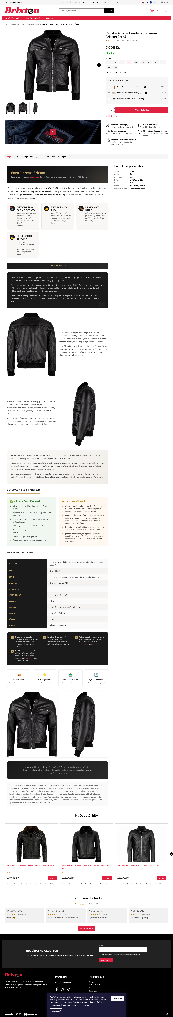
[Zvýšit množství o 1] (114, 108)
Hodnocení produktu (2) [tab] (27, 156)
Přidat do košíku (142, 110)
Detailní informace (112, 116)
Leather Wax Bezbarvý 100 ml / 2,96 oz (130, 93)
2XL (26, 884)
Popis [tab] (9, 156)
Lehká (132, 177)
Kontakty (65, 2)
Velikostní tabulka (79, 2)
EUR (154, 2)
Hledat (109, 11)
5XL (40, 884)
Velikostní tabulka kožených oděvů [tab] (57, 156)
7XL (155, 884)
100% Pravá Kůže (136, 180)
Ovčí (131, 183)
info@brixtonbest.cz (64, 982)
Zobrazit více (86, 928)
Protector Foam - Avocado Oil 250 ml (130, 87)
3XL (30, 884)
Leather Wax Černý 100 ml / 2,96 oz (129, 99)
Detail (52, 878)
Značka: (131, 40)
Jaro (131, 186)
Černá (132, 174)
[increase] (159, 86)
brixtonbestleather (63, 989)
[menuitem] (12, 18)
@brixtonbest (69, 989)
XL (21, 884)
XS (7, 884)
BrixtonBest (57, 989)
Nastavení (56, 1011)
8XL (160, 884)
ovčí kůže (35, 177)
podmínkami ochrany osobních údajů (128, 954)
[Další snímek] (99, 65)
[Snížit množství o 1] (114, 111)
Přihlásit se (106, 960)
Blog (104, 2)
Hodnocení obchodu (86, 898)
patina (29, 658)
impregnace (83, 644)
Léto (136, 186)
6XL (45, 884)
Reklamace (93, 991)
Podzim (142, 186)
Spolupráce (94, 2)
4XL (35, 884)
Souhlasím (117, 998)
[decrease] (159, 88)
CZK (146, 2)
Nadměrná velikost (137, 188)
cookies (62, 997)
